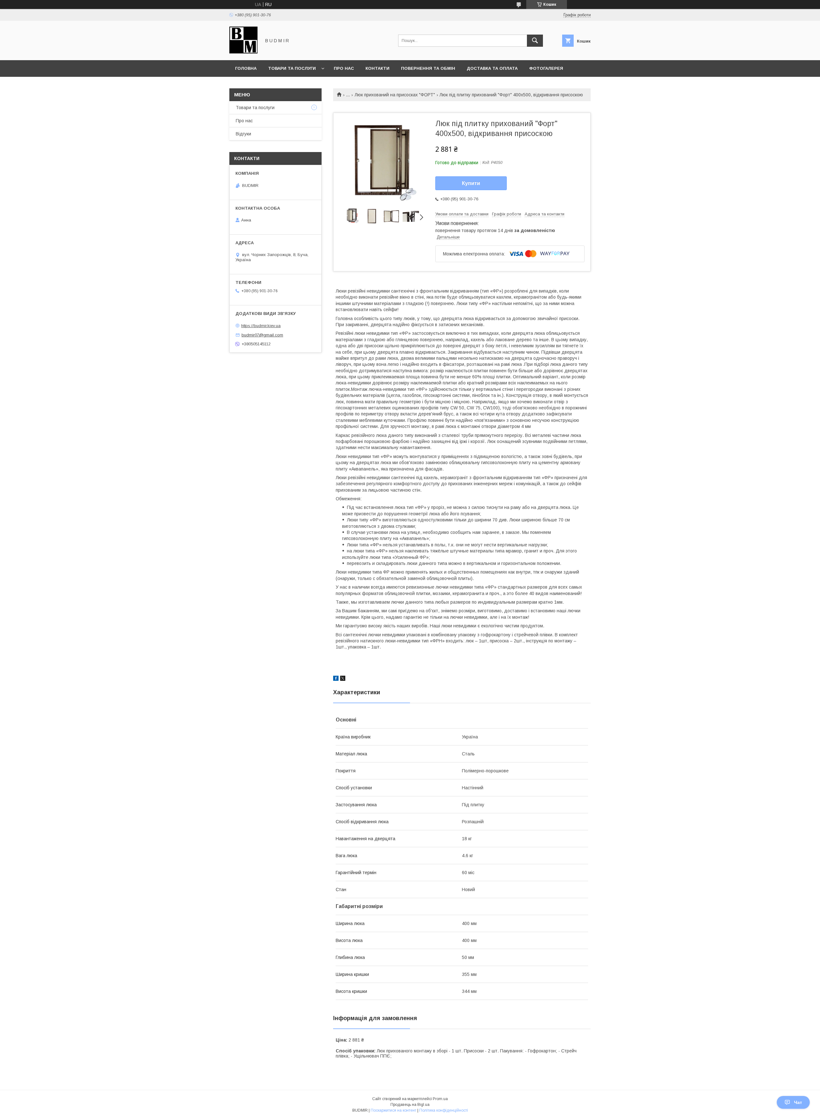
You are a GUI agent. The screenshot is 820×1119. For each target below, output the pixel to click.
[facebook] (336, 679)
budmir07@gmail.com (262, 335)
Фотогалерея (546, 68)
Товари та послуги (292, 68)
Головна (246, 68)
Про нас (344, 68)
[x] (342, 679)
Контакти (377, 68)
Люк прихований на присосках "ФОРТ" (395, 94)
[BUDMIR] (243, 51)
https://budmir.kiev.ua (261, 325)
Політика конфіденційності (443, 1110)
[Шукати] (535, 41)
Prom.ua (440, 1099)
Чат (798, 1102)
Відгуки (243, 133)
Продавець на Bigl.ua (410, 1104)
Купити (471, 183)
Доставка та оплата (492, 68)
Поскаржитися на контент (393, 1110)
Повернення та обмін (428, 68)
